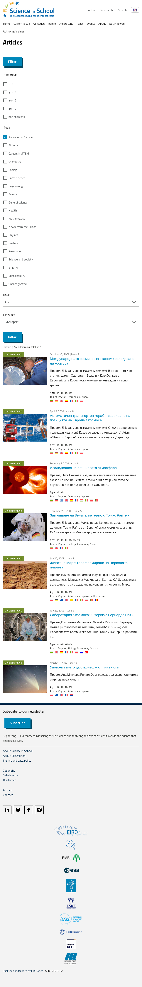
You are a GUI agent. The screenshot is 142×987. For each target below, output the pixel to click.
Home (7, 23)
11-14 (12, 92)
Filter (12, 61)
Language (9, 314)
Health (13, 210)
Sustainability (17, 275)
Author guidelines (14, 31)
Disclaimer (9, 780)
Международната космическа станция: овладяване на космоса (92, 361)
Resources (15, 251)
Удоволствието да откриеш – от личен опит (85, 667)
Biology (13, 145)
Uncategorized (18, 284)
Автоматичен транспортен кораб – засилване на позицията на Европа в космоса (90, 418)
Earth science (17, 178)
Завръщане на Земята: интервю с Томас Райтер (89, 515)
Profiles (13, 243)
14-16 (12, 100)
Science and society (21, 259)
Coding (13, 170)
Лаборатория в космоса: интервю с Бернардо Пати (91, 614)
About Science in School (18, 751)
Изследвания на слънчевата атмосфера (83, 467)
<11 (11, 84)
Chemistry (15, 161)
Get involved (117, 23)
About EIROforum (14, 755)
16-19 (12, 108)
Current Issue (21, 23)
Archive (7, 790)
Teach (80, 23)
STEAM (13, 267)
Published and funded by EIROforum (23, 971)
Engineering (16, 186)
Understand (66, 23)
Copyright (9, 770)
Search (122, 10)
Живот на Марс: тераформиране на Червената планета (89, 565)
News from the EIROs (22, 226)
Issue (6, 294)
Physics (13, 235)
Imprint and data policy (17, 760)
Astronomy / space (21, 137)
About (102, 23)
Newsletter (107, 10)
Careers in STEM (19, 153)
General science (18, 202)
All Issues (39, 23)
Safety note (10, 775)
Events (91, 23)
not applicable (17, 116)
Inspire (52, 23)
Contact (92, 10)
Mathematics (17, 218)
